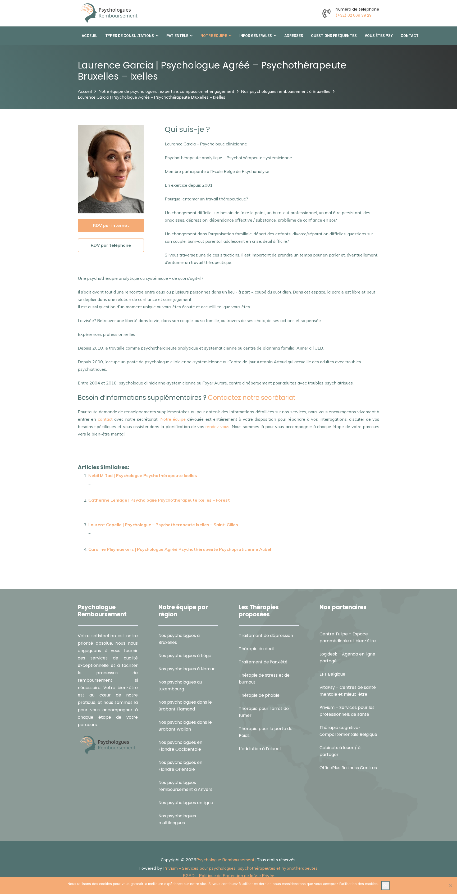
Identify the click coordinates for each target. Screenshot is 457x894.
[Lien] (326, 13)
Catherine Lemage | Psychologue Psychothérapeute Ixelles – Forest (159, 500)
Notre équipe (173, 419)
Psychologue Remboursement (225, 859)
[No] (450, 885)
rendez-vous (216, 426)
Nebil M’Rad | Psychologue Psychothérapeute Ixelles (142, 475)
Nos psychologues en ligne (185, 803)
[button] (156, 35)
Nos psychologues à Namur (186, 669)
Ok (385, 885)
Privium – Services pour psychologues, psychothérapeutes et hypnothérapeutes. (240, 868)
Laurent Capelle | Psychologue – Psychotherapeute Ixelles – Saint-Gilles (163, 524)
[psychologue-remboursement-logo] (109, 13)
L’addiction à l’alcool (260, 749)
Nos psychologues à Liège (184, 656)
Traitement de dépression (266, 635)
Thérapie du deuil (256, 649)
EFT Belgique (332, 674)
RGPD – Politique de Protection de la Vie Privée (228, 875)
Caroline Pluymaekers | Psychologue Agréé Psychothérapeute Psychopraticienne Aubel (179, 549)
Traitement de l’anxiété (263, 662)
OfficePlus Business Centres (348, 768)
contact (105, 419)
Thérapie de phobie (259, 695)
